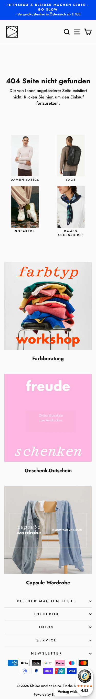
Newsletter (47, 653)
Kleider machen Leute (47, 601)
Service (46, 640)
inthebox (46, 614)
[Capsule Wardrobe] (48, 530)
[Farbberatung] (48, 306)
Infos (47, 627)
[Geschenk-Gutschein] (48, 418)
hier (49, 97)
